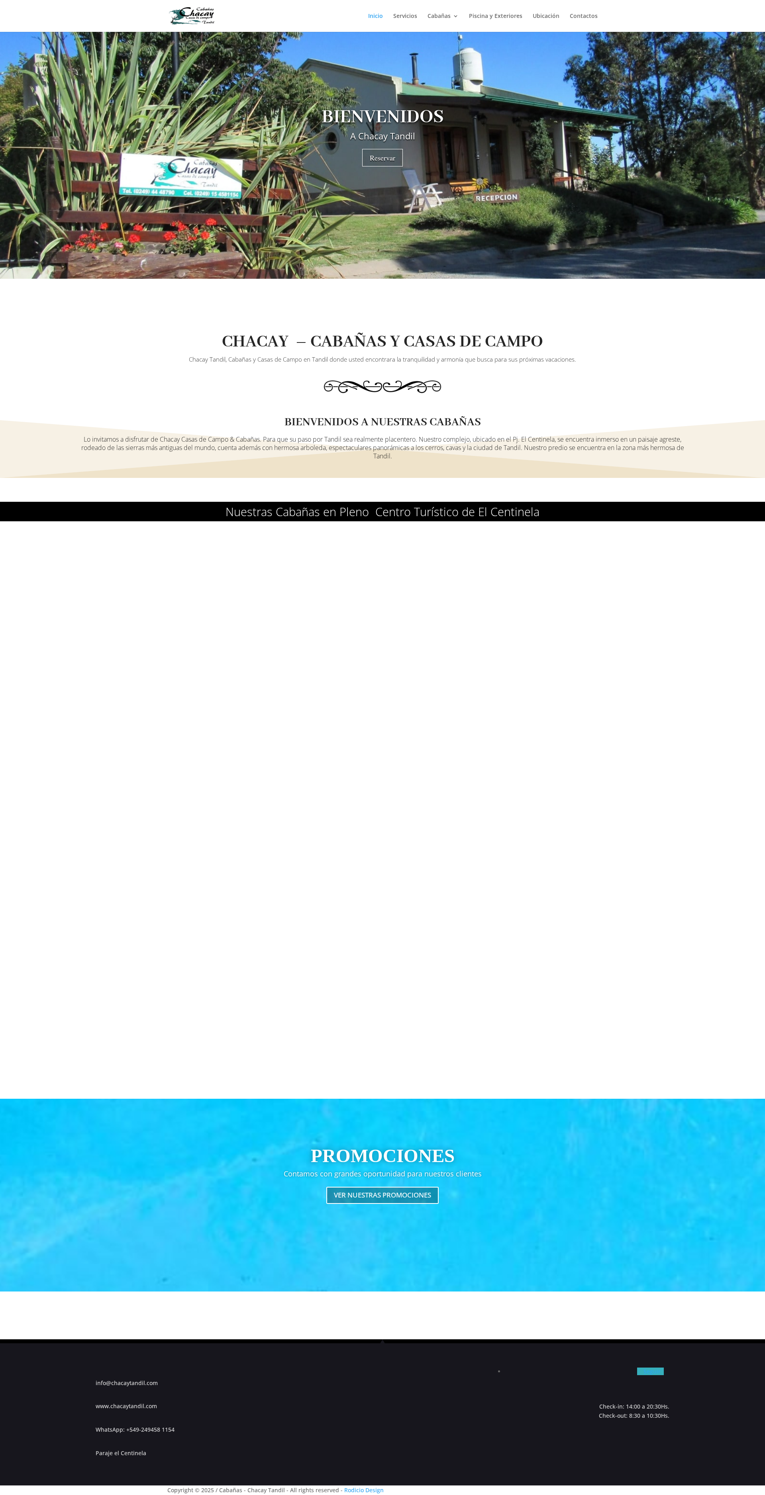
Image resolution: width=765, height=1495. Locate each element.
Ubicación (546, 16)
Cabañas (439, 16)
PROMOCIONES (383, 1155)
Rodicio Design (364, 1490)
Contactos (584, 16)
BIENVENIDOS (383, 117)
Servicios (405, 16)
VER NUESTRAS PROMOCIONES (382, 1195)
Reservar (382, 157)
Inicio (375, 16)
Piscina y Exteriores (495, 16)
